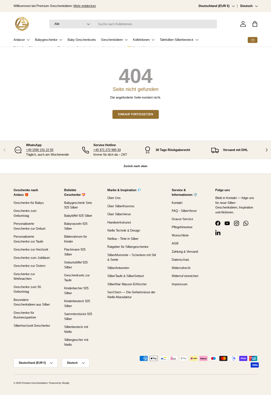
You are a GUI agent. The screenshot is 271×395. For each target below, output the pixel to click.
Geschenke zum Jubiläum (32, 257)
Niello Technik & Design (123, 230)
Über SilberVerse (119, 214)
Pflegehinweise (182, 227)
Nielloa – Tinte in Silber (122, 238)
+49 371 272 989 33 (107, 150)
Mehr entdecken (84, 6)
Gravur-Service (182, 219)
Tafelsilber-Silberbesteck (177, 39)
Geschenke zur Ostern (29, 265)
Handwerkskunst (119, 222)
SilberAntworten (118, 268)
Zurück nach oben (135, 166)
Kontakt (177, 202)
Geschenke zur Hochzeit (31, 249)
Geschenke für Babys (29, 202)
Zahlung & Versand (185, 251)
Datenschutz (180, 259)
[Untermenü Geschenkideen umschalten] (126, 39)
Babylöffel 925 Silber (78, 215)
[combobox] (133, 24)
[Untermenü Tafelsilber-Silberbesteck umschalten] (196, 39)
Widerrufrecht (181, 268)
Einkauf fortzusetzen (135, 114)
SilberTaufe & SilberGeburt (125, 276)
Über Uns (114, 198)
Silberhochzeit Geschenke (32, 325)
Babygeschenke (46, 39)
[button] (255, 24)
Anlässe (19, 39)
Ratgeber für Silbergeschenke (127, 246)
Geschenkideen (112, 39)
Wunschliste (180, 235)
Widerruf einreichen (185, 276)
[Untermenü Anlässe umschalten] (28, 39)
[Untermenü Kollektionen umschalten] (153, 39)
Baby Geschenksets (82, 39)
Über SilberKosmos (120, 206)
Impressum (180, 284)
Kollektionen (141, 39)
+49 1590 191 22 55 (39, 150)
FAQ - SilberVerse (184, 211)
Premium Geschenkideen (35, 383)
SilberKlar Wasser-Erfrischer (127, 284)
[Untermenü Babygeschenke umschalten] (60, 39)
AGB (175, 243)
